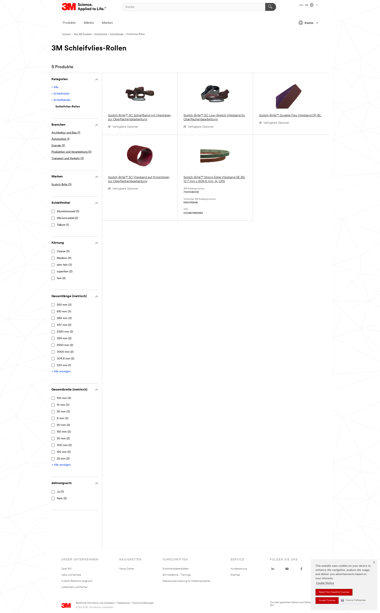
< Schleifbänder (61, 100)
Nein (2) (62, 498)
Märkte (89, 23)
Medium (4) (64, 258)
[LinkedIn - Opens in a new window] (273, 569)
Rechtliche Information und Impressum (95, 603)
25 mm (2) (63, 458)
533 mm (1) (64, 365)
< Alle (54, 87)
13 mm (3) (63, 405)
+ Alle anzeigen (61, 371)
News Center (126, 569)
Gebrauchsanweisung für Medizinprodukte (186, 581)
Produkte (69, 23)
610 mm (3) (64, 311)
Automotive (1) (60, 139)
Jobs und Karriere (71, 575)
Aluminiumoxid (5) (68, 211)
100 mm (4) (64, 398)
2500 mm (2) (65, 345)
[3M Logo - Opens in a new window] (84, 7)
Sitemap (235, 575)
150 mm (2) (64, 431)
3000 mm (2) (65, 352)
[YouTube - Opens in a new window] (287, 569)
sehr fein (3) (64, 264)
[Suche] (270, 7)
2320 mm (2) (65, 331)
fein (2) (61, 278)
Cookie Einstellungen (143, 603)
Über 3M (66, 569)
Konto (309, 23)
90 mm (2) (63, 425)
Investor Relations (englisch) (76, 581)
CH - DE (304, 5)
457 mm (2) (64, 325)
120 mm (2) (64, 452)
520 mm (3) (64, 304)
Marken (107, 23)
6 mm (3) (62, 418)
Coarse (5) (63, 251)
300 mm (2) (64, 445)
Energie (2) (58, 145)
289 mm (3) (64, 318)
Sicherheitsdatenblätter (175, 569)
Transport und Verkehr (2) (67, 158)
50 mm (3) (63, 411)
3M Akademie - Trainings (176, 575)
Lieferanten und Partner (74, 587)
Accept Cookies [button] (327, 600)
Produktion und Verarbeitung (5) (71, 152)
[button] (353, 600)
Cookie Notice (325, 583)
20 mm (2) (63, 438)
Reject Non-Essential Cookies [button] (334, 592)
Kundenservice (239, 569)
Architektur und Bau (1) (65, 132)
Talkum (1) (63, 225)
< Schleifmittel (60, 93)
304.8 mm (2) (65, 358)
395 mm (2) (64, 338)
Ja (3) (60, 491)
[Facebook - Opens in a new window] (301, 569)
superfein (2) (64, 271)
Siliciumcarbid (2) (67, 218)
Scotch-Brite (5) (61, 184)
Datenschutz (123, 603)
